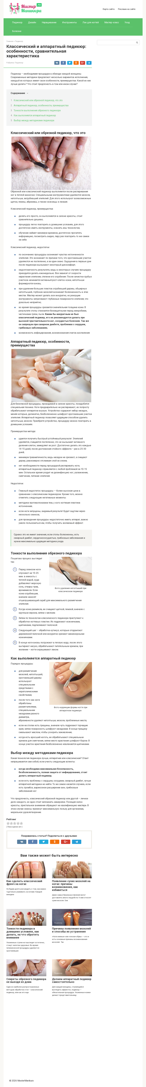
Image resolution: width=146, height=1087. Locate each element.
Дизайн (32, 22)
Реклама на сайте (126, 9)
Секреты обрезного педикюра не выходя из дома (26, 980)
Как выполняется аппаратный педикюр (35, 115)
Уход (127, 22)
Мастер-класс (111, 22)
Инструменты (69, 22)
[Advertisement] (49, 1036)
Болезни (16, 31)
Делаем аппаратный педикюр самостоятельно (71, 980)
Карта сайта (108, 9)
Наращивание (49, 22)
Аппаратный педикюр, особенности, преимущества (41, 105)
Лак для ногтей (91, 22)
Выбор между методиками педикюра (34, 120)
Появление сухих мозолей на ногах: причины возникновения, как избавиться (71, 885)
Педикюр (17, 22)
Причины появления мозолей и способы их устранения (71, 930)
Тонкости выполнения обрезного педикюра (37, 110)
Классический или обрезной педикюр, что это (38, 100)
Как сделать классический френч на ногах (24, 882)
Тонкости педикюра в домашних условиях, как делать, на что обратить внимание (22, 933)
